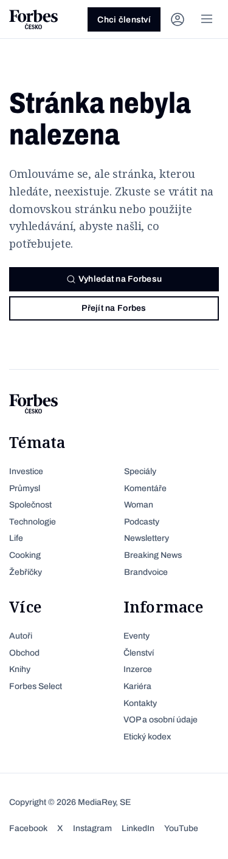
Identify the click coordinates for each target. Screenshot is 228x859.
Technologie (32, 521)
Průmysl (24, 488)
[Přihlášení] (177, 19)
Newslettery (146, 538)
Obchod (24, 652)
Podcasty (141, 521)
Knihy (19, 669)
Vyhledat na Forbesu (120, 279)
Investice (26, 471)
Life (16, 538)
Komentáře (145, 488)
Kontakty (140, 703)
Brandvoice (146, 572)
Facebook (28, 828)
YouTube (181, 828)
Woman (138, 504)
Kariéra (137, 686)
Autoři (20, 635)
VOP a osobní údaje (160, 719)
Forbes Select (35, 686)
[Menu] (207, 19)
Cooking (25, 555)
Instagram (92, 828)
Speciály (140, 471)
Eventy (136, 635)
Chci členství (124, 19)
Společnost (30, 504)
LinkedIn (138, 828)
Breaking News (153, 555)
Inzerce (137, 669)
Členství (138, 652)
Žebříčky (25, 572)
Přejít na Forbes (113, 308)
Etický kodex (147, 736)
